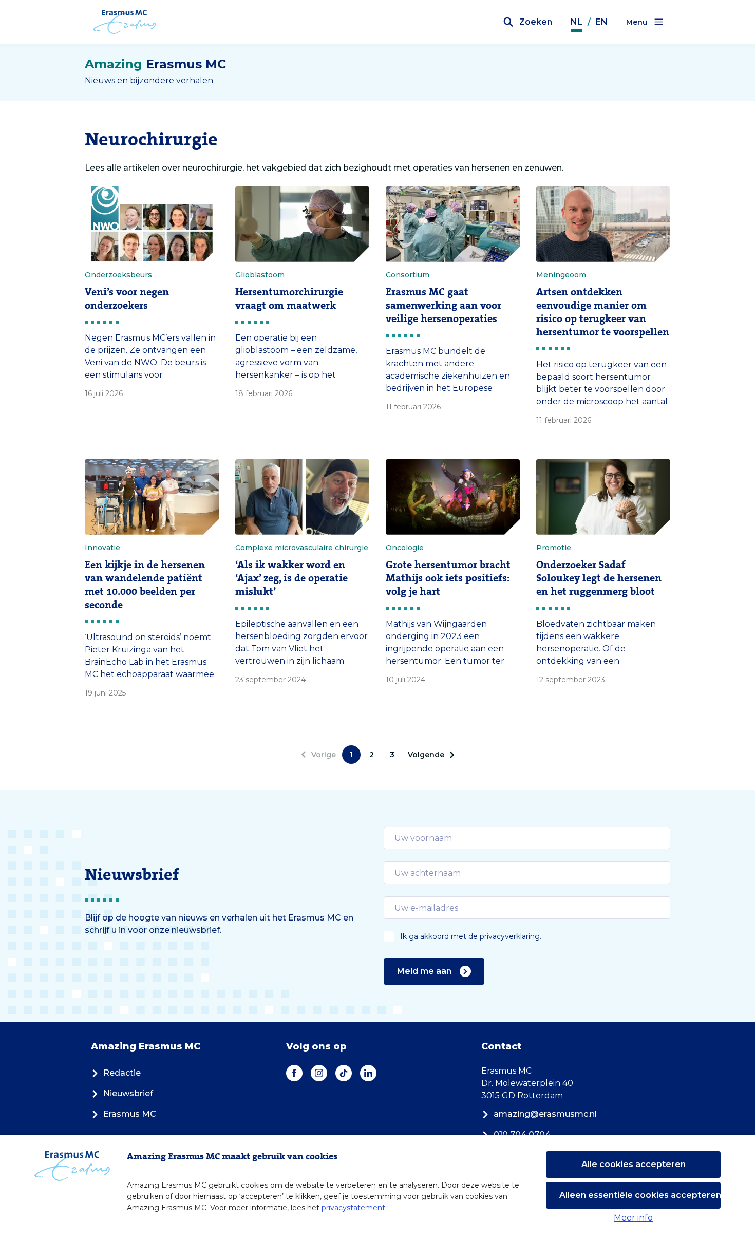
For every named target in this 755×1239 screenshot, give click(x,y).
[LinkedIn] (368, 1073)
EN (602, 22)
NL (576, 22)
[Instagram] (319, 1073)
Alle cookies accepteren (633, 1164)
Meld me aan (424, 971)
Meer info (633, 1218)
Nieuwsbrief (128, 1093)
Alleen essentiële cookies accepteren (640, 1195)
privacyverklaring (510, 936)
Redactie (122, 1073)
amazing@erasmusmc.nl (545, 1114)
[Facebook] (294, 1073)
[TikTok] (343, 1073)
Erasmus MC (129, 1114)
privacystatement (353, 1207)
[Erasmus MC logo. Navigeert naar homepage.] (124, 22)
